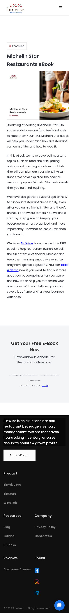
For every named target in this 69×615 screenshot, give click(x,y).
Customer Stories (17, 569)
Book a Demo (19, 455)
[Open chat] (59, 605)
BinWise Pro (12, 484)
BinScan (9, 494)
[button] (60, 7)
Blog (6, 527)
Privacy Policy (45, 386)
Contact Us (43, 536)
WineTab (10, 503)
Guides (8, 536)
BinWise (27, 243)
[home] (16, 8)
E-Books (9, 545)
